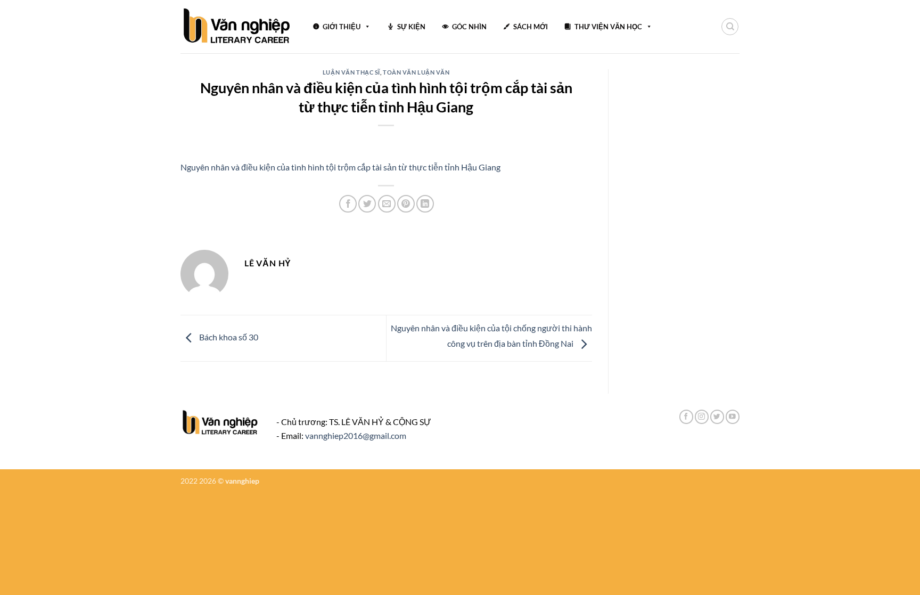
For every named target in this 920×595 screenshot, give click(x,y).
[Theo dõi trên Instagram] (702, 417)
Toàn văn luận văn (416, 72)
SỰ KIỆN (411, 26)
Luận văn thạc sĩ (351, 72)
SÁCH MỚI (530, 26)
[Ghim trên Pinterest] (406, 204)
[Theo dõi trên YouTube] (733, 417)
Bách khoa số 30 (228, 337)
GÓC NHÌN (469, 26)
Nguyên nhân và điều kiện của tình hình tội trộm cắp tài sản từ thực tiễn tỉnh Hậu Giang (340, 167)
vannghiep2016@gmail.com (355, 435)
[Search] (729, 26)
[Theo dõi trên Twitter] (717, 417)
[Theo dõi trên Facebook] (686, 417)
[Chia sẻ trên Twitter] (367, 204)
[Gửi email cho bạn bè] (387, 204)
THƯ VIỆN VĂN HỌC (608, 26)
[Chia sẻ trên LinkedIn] (425, 204)
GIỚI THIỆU (341, 26)
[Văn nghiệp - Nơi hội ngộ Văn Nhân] (237, 26)
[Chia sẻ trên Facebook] (348, 204)
